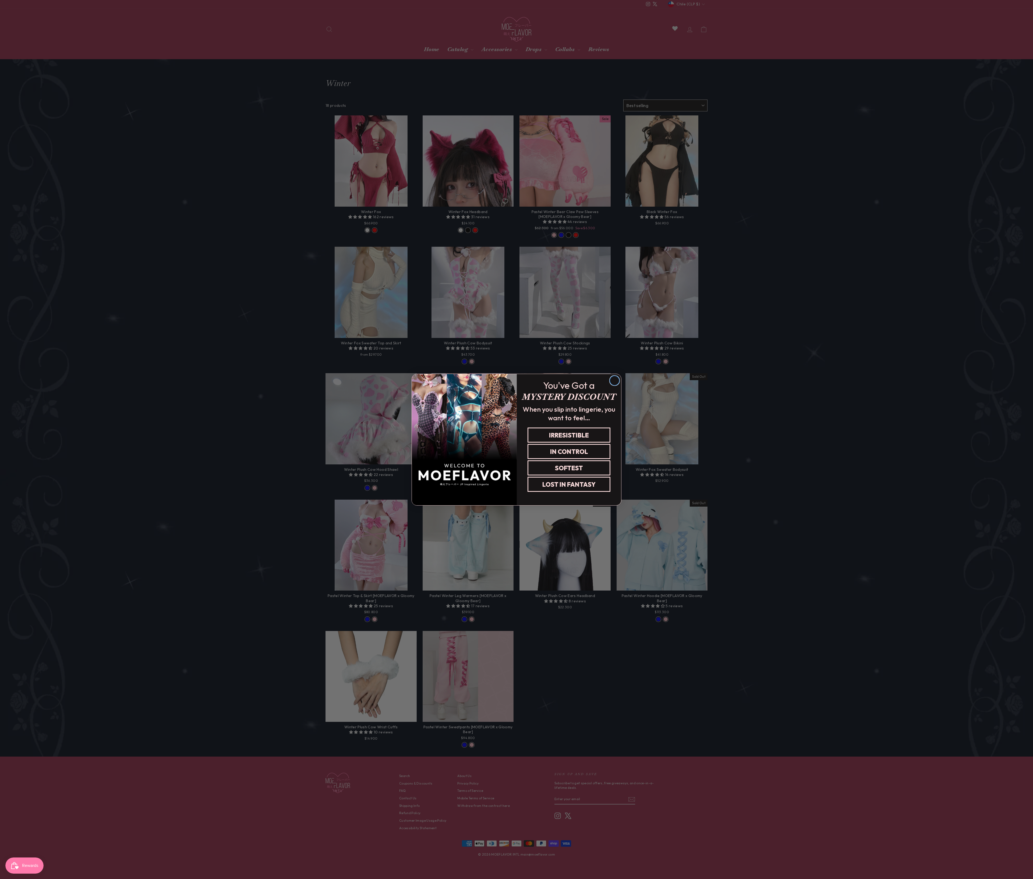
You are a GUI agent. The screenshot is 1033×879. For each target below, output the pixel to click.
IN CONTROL (569, 451)
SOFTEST (569, 468)
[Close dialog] (614, 380)
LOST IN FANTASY (569, 484)
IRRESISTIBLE (569, 435)
